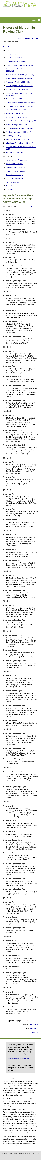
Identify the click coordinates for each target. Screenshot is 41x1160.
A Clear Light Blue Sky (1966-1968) (18, 110)
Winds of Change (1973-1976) (16, 125)
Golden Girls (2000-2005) (15, 152)
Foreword (6, 46)
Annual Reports (11, 189)
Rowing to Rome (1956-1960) (16, 99)
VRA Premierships (12, 182)
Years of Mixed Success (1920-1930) (19, 78)
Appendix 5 (34, 1024)
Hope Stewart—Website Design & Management (24, 1153)
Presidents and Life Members (16, 160)
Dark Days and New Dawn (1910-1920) (20, 75)
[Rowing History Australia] (19, 8)
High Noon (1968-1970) (14, 113)
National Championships (14, 175)
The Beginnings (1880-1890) (16, 61)
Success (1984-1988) (13, 136)
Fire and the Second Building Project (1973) (21, 121)
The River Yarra (11, 54)
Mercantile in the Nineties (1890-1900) (19, 65)
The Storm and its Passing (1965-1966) (20, 106)
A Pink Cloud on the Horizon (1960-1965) (20, 102)
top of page (34, 1032)
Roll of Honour (11, 186)
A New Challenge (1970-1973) (16, 117)
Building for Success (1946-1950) (18, 89)
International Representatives (16, 167)
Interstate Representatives (15, 171)
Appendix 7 (34, 1028)
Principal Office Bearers (14, 164)
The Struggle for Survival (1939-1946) (19, 86)
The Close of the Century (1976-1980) (19, 128)
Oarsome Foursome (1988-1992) (18, 139)
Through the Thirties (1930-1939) (18, 82)
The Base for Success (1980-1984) (18, 132)
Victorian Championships (14, 178)
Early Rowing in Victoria (14, 58)
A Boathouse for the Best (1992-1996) (19, 143)
